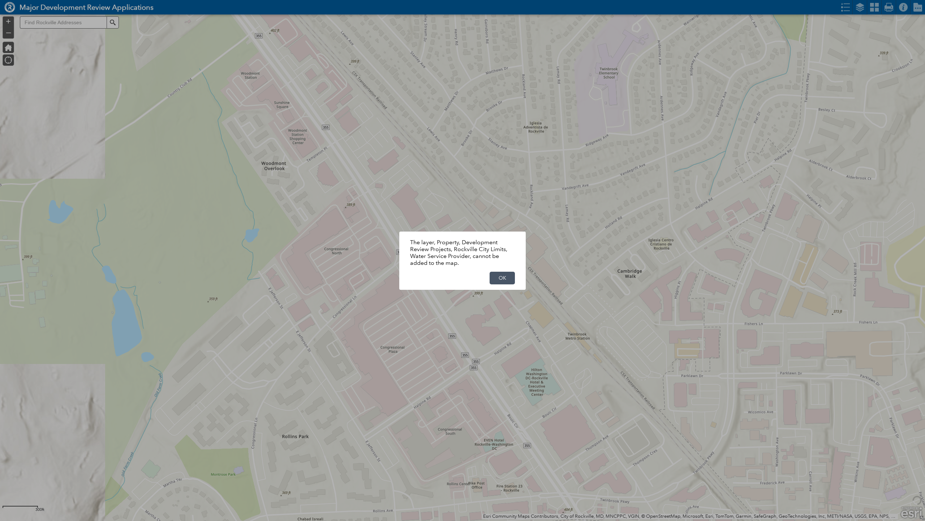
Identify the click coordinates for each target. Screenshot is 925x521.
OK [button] (502, 278)
